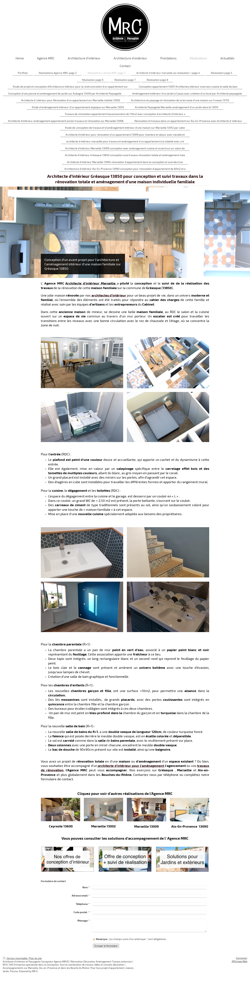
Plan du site (35, 958)
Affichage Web (239, 961)
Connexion (241, 958)
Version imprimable (17, 958)
